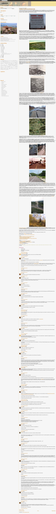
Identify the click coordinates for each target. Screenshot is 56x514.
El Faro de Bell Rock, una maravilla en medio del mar (6, 38)
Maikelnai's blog (3, 87)
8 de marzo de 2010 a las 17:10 (24, 256)
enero (2, 55)
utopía (4, 69)
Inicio (38, 510)
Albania (1, 60)
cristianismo (10, 65)
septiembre (3, 48)
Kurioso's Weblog (3, 85)
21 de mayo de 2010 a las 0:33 (24, 469)
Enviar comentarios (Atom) (26, 512)
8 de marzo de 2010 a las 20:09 (24, 299)
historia (8, 66)
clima (6, 64)
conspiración (5, 65)
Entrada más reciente (21, 510)
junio (2, 50)
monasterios (4, 68)
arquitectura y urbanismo (4, 63)
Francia (6, 61)
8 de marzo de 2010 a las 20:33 (24, 303)
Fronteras (2, 83)
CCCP (8, 60)
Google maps (42, 135)
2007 (2, 57)
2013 (2, 44)
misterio (2, 68)
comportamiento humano (13, 64)
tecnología (2, 69)
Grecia (7, 61)
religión (9, 68)
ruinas (12, 68)
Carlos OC (22, 367)
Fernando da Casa (23, 253)
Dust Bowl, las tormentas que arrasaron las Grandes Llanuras (27, 236)
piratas (7, 68)
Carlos (22, 406)
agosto (2, 49)
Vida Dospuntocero (23, 400)
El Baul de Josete (3, 81)
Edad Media (14, 60)
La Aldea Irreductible (3, 86)
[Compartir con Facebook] (21, 245)
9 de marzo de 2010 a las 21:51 (24, 384)
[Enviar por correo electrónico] (19, 245)
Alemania (3, 60)
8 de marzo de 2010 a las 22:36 (24, 333)
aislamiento (16, 62)
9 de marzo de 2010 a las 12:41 (24, 366)
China (9, 60)
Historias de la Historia (4, 84)
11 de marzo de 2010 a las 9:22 (24, 399)
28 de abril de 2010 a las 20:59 (24, 464)
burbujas (14, 63)
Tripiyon (22, 431)
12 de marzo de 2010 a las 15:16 (24, 430)
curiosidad (14, 65)
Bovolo (22, 257)
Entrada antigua (53, 510)
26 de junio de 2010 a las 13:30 (24, 508)
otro (24, 260)
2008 (2, 56)
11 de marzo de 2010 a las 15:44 (24, 410)
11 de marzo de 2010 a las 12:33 (24, 405)
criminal (7, 65)
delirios (17, 65)
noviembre (3, 47)
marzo (2, 52)
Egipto (17, 60)
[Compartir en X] (20, 245)
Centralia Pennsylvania (22, 241)
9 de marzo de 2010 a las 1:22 (24, 351)
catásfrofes (16, 63)
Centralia (21, 242)
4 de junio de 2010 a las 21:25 (24, 490)
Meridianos (2, 88)
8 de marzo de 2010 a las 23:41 (24, 345)
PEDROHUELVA (23, 346)
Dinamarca (11, 60)
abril (2, 51)
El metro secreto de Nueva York (4, 37)
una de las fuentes (36, 263)
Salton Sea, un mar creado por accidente (24, 237)
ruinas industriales (15, 68)
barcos (9, 63)
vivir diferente (7, 69)
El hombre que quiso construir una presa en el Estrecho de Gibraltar (8, 39)
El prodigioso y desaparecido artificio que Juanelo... (7, 53)
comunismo (2, 65)
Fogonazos (2, 82)
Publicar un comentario (21, 509)
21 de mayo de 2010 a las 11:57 (24, 475)
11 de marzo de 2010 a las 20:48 (24, 417)
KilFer (24, 233)
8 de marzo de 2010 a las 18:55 (24, 282)
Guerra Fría (12, 61)
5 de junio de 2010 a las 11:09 (24, 496)
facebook (2, 16)
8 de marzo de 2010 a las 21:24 (24, 315)
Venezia (11, 62)
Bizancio (6, 60)
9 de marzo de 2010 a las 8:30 (24, 357)
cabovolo (5, 3)
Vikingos (13, 62)
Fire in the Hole (21, 243)
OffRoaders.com (41, 92)
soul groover (23, 334)
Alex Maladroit (23, 385)
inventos (2, 67)
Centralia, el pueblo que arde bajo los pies (27, 8)
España (3, 61)
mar (12, 67)
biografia (11, 63)
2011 (2, 45)
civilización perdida (3, 64)
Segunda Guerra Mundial (7, 62)
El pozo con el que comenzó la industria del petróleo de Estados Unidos (28, 238)
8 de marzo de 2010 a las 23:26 (24, 338)
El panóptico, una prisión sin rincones (5, 40)
